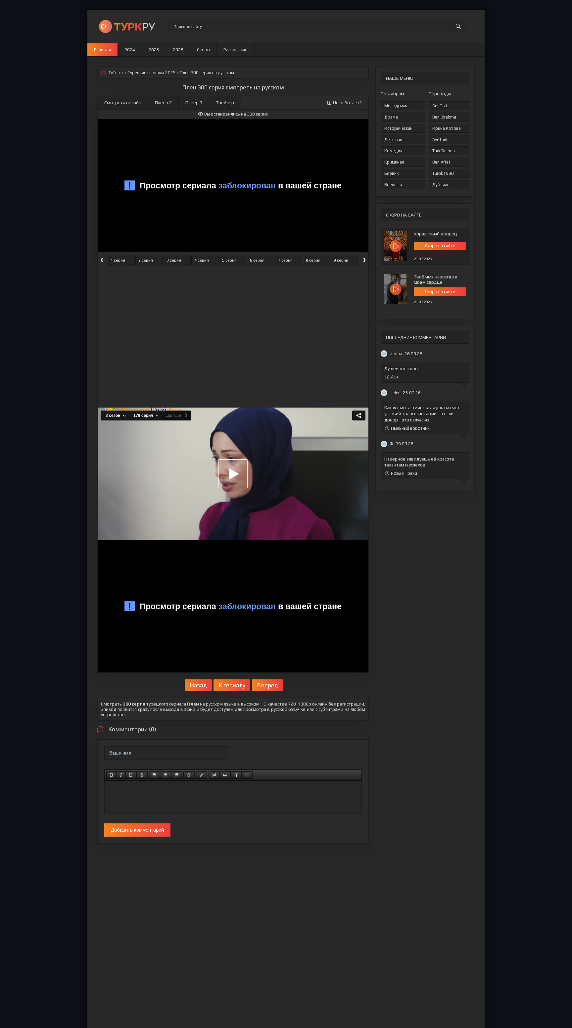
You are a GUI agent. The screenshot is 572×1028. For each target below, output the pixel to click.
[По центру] (165, 775)
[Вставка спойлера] (247, 775)
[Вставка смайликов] (189, 775)
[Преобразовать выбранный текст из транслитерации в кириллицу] (236, 775)
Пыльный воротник (410, 428)
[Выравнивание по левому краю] (154, 775)
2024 (129, 49)
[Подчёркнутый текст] (131, 775)
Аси (394, 377)
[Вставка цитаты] (225, 775)
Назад (198, 685)
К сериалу (231, 685)
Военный (393, 184)
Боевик (391, 173)
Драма (391, 117)
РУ (134, 26)
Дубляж (440, 184)
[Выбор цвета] (201, 775)
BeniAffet (441, 162)
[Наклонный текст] (121, 775)
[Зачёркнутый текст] (142, 775)
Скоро (203, 49)
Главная (102, 49)
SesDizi (439, 105)
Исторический (398, 128)
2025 (154, 49)
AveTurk (440, 139)
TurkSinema (443, 150)
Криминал (394, 162)
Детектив (394, 139)
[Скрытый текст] (214, 775)
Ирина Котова (446, 128)
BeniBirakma (444, 117)
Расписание (235, 49)
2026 (178, 49)
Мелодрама (396, 105)
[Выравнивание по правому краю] (176, 775)
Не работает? (347, 102)
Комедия (393, 150)
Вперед (267, 685)
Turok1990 (443, 173)
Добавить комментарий (137, 830)
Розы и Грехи (404, 473)
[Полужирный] (111, 775)
